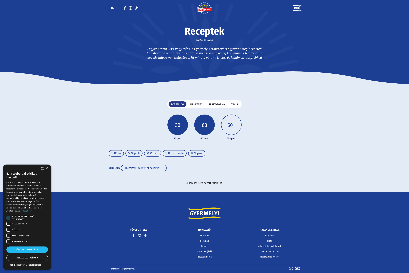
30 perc (153, 153)
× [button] (47, 168)
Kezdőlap (200, 40)
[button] (27, 265)
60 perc (197, 153)
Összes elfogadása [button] (27, 249)
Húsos (117, 153)
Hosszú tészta (175, 153)
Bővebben (27, 210)
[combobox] (42, 168)
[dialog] (27, 217)
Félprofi (135, 153)
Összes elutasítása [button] (27, 257)
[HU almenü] (116, 8)
